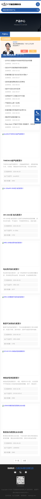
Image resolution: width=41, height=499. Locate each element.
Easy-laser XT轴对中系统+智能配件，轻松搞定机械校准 (21, 124)
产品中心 (5, 34)
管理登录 (23, 495)
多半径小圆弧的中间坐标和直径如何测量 (18, 60)
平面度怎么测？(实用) (12, 103)
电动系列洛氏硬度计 (11, 269)
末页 (24, 460)
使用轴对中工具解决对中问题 (15, 96)
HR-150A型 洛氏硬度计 (12, 215)
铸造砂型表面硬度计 (11, 378)
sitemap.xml (32, 495)
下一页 (17, 460)
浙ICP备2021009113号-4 (20, 492)
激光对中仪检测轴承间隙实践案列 (16, 67)
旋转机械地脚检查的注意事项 (15, 82)
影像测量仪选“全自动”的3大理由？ (16, 75)
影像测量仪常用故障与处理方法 (15, 110)
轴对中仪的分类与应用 (12, 89)
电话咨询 (37, 115)
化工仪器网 (15, 495)
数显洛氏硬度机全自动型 (13, 432)
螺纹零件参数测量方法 (12, 117)
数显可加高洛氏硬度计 (12, 324)
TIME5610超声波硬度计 (12, 161)
